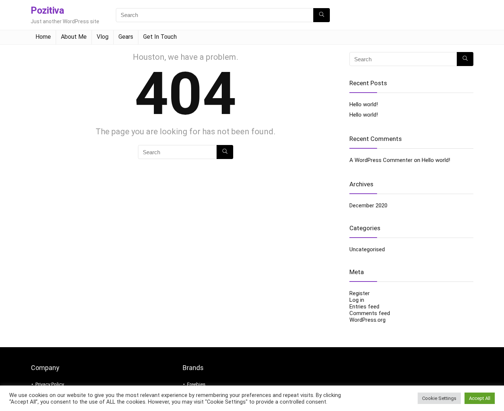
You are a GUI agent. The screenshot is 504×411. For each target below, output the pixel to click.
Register (359, 293)
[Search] (321, 15)
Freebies (196, 384)
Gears (125, 36)
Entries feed (364, 306)
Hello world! (363, 104)
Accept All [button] (479, 398)
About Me (74, 36)
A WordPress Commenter (380, 160)
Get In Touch (160, 36)
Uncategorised (367, 249)
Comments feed (369, 313)
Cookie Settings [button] (439, 398)
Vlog (102, 36)
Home (43, 36)
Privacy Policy (49, 384)
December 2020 (368, 205)
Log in (356, 300)
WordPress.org (367, 320)
